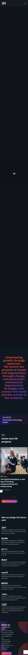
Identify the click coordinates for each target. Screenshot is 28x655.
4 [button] (15, 497)
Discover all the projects (9, 501)
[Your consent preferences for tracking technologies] (1, 491)
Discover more (7, 653)
